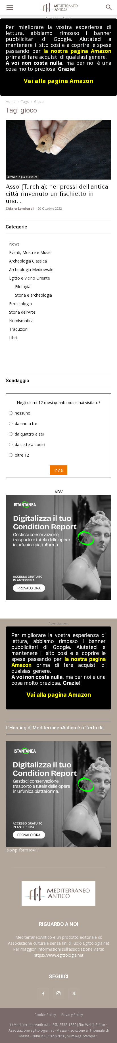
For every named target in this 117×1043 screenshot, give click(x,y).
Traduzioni (18, 329)
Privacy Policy (72, 1014)
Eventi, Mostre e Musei (30, 252)
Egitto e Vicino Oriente (29, 278)
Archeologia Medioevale (31, 269)
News (14, 244)
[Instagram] (58, 993)
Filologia (22, 286)
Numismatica (21, 320)
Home (11, 101)
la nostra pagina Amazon (77, 50)
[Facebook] (43, 994)
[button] (10, 7)
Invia (58, 470)
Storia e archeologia (33, 295)
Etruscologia (20, 303)
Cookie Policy (45, 1014)
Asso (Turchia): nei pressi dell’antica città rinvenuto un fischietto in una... (57, 193)
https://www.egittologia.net (58, 955)
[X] (74, 994)
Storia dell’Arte (22, 312)
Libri (13, 337)
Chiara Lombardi (20, 208)
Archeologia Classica (22, 177)
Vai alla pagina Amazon (58, 81)
